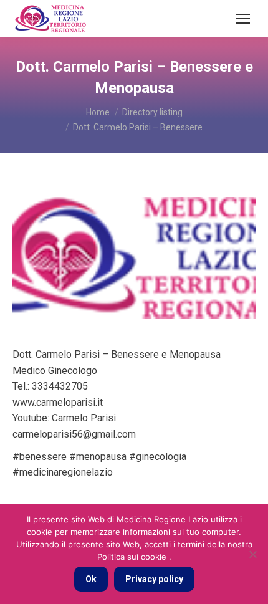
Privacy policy (154, 579)
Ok (91, 579)
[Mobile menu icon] (243, 18)
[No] (252, 554)
